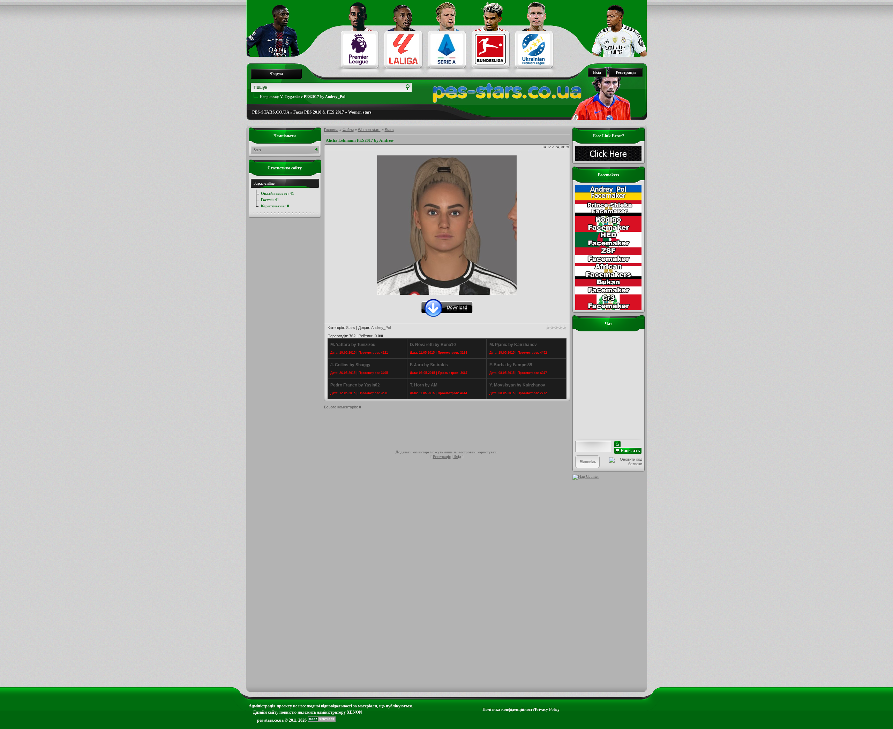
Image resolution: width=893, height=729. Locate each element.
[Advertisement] (451, 430)
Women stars (360, 112)
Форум (276, 73)
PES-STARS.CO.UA (270, 112)
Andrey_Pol (381, 327)
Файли (348, 130)
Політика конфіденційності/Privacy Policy (521, 709)
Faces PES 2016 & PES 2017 (318, 112)
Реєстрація (626, 72)
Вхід (597, 72)
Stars (389, 130)
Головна (331, 130)
